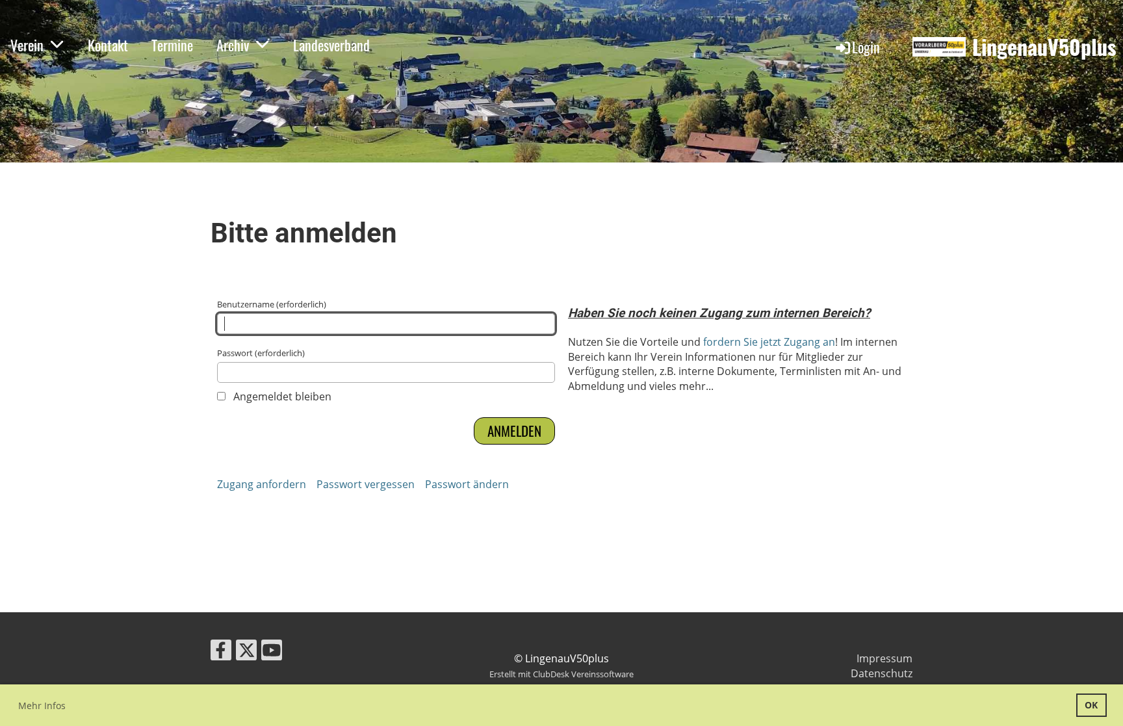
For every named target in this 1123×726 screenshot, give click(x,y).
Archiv (232, 44)
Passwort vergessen (365, 484)
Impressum (884, 658)
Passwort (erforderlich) (261, 353)
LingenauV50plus (1044, 47)
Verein (27, 44)
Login (866, 46)
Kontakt (108, 44)
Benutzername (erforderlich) (271, 304)
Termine (172, 44)
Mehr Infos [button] (42, 705)
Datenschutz (881, 673)
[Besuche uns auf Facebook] (221, 652)
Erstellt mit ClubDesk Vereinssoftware (561, 674)
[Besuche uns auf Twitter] (246, 652)
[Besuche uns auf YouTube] (271, 652)
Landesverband (331, 44)
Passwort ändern (467, 484)
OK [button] (1091, 705)
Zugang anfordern (261, 484)
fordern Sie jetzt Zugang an (769, 342)
